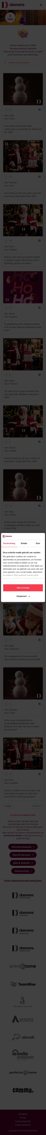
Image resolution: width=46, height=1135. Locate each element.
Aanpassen (21, 596)
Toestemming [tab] (9, 543)
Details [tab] (24, 543)
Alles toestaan (23, 588)
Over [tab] (38, 543)
